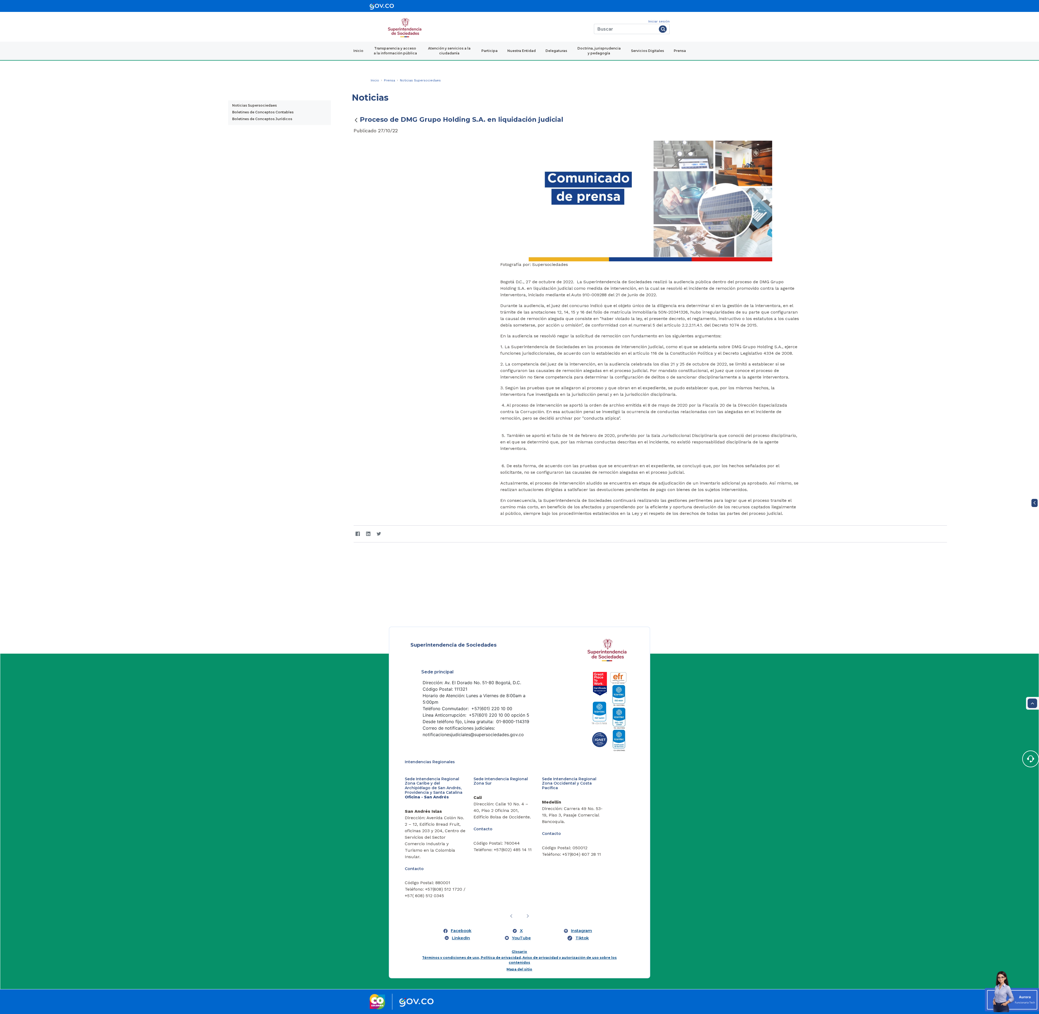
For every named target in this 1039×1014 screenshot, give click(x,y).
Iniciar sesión (659, 21)
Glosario (519, 906)
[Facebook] (358, 534)
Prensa (680, 51)
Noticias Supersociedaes (254, 105)
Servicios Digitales (647, 51)
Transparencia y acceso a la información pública (395, 50)
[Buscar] (663, 29)
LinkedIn (461, 891)
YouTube (521, 891)
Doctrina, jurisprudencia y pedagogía (599, 50)
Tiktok (582, 891)
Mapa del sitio (519, 923)
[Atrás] (356, 120)
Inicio (358, 51)
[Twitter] (379, 534)
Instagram (581, 884)
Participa (489, 51)
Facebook (461, 884)
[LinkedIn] (368, 534)
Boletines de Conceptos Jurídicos (262, 119)
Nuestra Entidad (521, 51)
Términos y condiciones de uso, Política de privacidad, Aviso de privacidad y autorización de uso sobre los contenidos (519, 914)
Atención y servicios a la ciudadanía (449, 50)
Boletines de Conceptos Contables (263, 112)
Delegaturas (556, 51)
